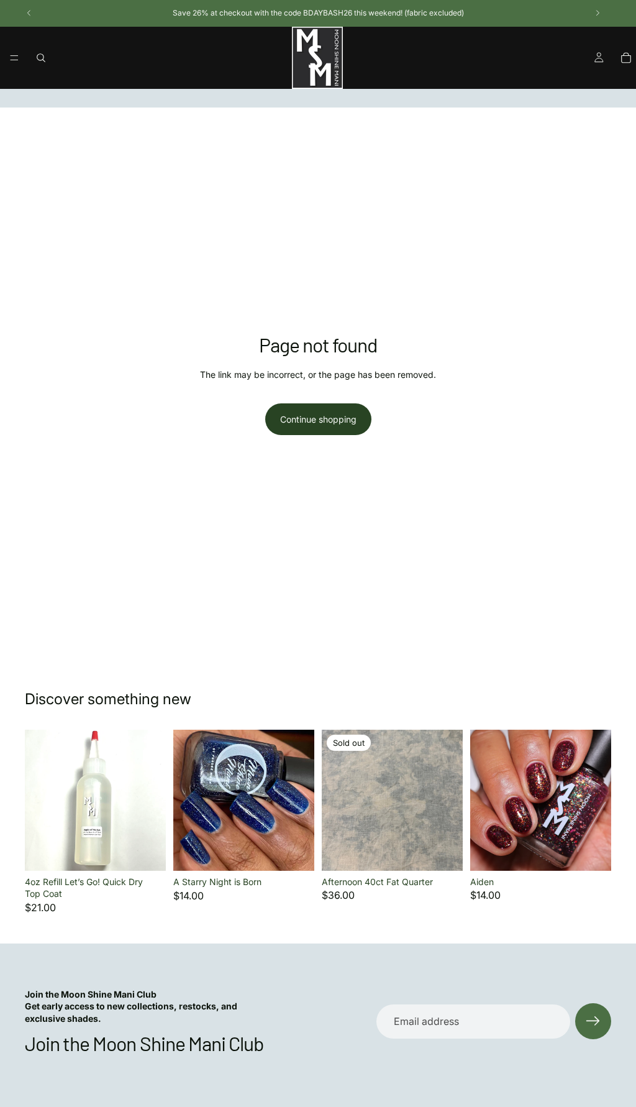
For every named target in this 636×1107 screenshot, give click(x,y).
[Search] (41, 57)
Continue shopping (318, 419)
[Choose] (146, 851)
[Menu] (14, 58)
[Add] (295, 851)
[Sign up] (593, 1021)
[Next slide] (300, 800)
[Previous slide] (187, 800)
